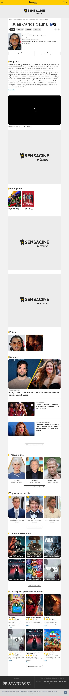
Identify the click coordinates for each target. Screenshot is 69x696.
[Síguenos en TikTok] (24, 683)
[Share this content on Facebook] (51, 24)
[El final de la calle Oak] (16, 640)
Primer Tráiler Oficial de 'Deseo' (17, 556)
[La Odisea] (52, 605)
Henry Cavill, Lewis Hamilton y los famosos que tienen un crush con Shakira (33, 393)
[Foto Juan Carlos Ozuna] (16, 343)
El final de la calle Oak (14, 652)
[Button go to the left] (55, 29)
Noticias (13, 357)
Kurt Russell (34, 480)
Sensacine (52, 684)
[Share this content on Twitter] (54, 24)
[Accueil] (33, 2)
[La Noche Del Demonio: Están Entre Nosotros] (34, 640)
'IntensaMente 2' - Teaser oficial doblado (35, 579)
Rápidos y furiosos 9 (14, 208)
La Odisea (46, 617)
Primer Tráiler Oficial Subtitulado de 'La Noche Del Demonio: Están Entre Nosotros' (17, 579)
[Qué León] (28, 199)
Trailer (10, 627)
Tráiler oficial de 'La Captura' (34, 556)
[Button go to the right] (59, 29)
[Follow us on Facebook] (10, 683)
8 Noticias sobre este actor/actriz (34, 445)
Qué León (28, 208)
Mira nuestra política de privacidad (29, 693)
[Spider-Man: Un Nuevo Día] (34, 605)
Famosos (15, 19)
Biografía (14, 61)
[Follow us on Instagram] (19, 683)
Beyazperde (54, 681)
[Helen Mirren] (16, 468)
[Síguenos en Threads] (29, 683)
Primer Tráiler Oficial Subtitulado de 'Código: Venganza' (52, 556)
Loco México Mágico (49, 652)
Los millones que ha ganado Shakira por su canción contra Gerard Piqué (47, 406)
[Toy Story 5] (16, 605)
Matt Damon (16, 519)
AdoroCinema (63, 681)
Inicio (10, 19)
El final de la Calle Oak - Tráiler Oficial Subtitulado (52, 579)
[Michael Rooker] (52, 468)
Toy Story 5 (11, 617)
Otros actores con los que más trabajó (34, 487)
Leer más (11, 90)
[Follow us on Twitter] (14, 683)
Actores (20, 19)
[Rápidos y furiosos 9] (14, 199)
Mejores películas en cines (34, 666)
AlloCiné (38, 681)
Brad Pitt (52, 519)
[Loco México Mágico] (52, 640)
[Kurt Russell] (34, 468)
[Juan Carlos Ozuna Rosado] (14, 41)
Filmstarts (46, 681)
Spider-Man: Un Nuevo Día (33, 617)
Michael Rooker (52, 480)
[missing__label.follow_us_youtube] (5, 683)
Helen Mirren (16, 480)
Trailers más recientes (34, 585)
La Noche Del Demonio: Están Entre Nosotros (34, 652)
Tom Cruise (34, 519)
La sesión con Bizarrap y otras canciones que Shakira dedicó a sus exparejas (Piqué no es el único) (48, 427)
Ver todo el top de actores (34, 527)
